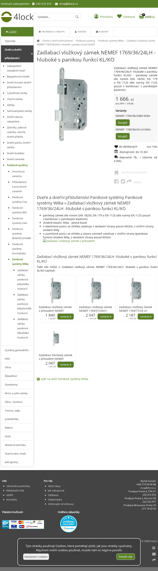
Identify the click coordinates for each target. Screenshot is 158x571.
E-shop (12, 31)
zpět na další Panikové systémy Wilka (64, 379)
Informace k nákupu (53, 31)
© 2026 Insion (149, 541)
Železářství (11, 376)
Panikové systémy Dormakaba (19, 248)
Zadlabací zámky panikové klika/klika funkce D (23, 279)
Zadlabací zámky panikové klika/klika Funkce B (23, 328)
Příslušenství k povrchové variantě (19, 186)
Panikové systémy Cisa (19, 199)
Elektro (9, 427)
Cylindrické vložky (17, 93)
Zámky (11, 105)
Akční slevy (54, 486)
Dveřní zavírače (15, 159)
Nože (8, 436)
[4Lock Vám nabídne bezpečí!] (38, 40)
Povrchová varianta (18, 174)
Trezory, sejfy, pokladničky (12, 415)
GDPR (9, 495)
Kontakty (11, 499)
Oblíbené (53, 495)
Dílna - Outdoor (14, 402)
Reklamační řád (15, 490)
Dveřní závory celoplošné (15, 119)
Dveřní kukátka (15, 153)
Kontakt (103, 31)
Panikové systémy (85, 40)
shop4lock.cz (68, 4)
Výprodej (10, 41)
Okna (8, 367)
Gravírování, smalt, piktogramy (15, 458)
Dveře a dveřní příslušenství (58, 40)
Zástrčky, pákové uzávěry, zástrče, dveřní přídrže (16, 132)
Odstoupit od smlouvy (61, 504)
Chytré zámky (15, 99)
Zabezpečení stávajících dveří (16, 68)
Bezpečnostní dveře (18, 76)
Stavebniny (11, 384)
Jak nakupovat (56, 490)
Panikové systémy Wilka (111, 40)
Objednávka (55, 499)
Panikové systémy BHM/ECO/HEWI (21, 233)
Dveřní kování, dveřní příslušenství (19, 85)
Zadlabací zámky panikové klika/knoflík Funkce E (24, 304)
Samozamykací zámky (19, 111)
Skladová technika (15, 445)
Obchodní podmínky (18, 486)
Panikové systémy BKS (19, 210)
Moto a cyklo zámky (16, 393)
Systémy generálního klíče (17, 354)
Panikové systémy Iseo (19, 221)
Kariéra (81, 31)
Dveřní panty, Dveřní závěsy (18, 145)
